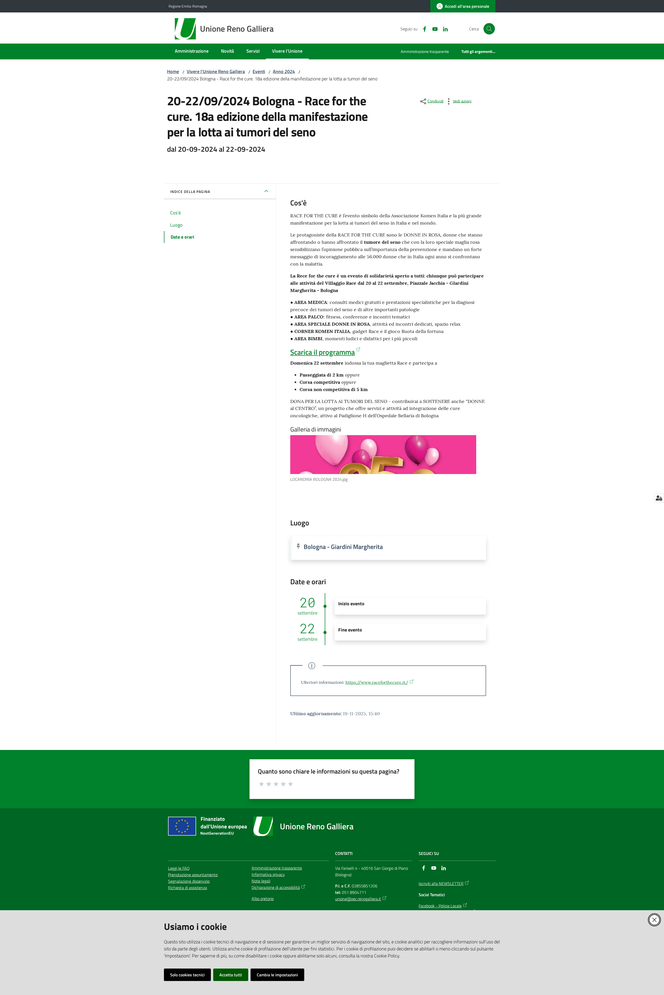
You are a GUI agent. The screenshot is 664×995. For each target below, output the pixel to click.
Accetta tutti (230, 975)
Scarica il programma (322, 352)
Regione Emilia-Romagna (188, 6)
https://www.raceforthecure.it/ (376, 682)
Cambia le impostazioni (277, 975)
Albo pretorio (263, 898)
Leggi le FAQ (179, 868)
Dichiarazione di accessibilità (276, 887)
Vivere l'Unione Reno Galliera (216, 71)
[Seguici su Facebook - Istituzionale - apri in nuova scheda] (422, 28)
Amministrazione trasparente (277, 868)
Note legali (261, 881)
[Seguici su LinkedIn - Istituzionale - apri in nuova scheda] (443, 28)
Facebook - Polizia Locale (440, 906)
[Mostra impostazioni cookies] (659, 498)
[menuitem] (192, 51)
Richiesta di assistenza (187, 888)
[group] (388, 459)
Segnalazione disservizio (189, 881)
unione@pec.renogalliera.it (358, 899)
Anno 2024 (284, 71)
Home (173, 71)
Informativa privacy (268, 874)
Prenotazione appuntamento (193, 875)
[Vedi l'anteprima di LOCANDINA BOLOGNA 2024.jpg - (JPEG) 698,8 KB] (383, 454)
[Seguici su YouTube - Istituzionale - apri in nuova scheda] (433, 28)
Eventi (259, 71)
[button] (489, 29)
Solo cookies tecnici (187, 975)
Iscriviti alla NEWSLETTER (441, 883)
